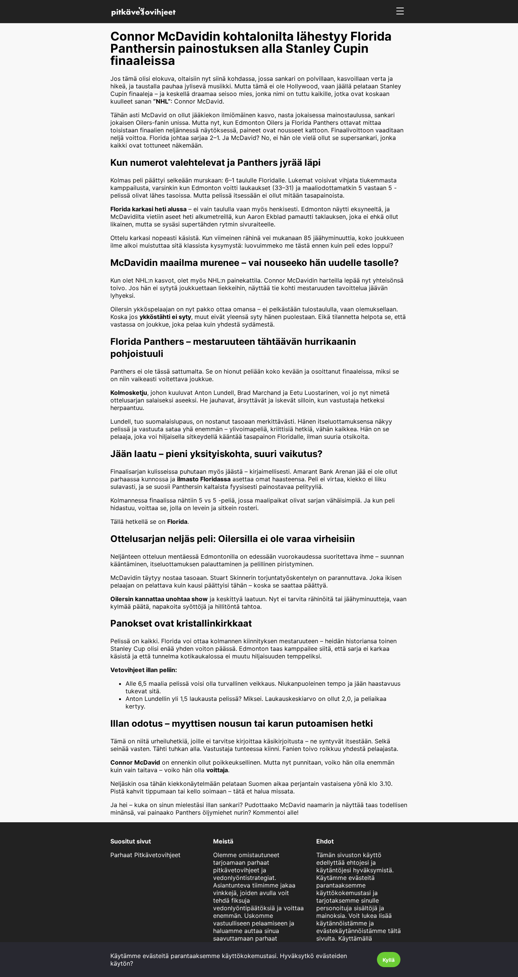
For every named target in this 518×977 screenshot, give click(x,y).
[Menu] (400, 11)
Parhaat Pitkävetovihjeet (145, 855)
